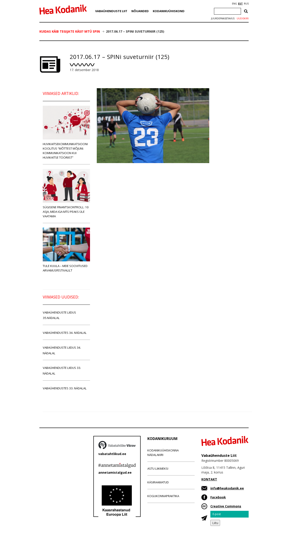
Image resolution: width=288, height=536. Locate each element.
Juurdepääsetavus (222, 18)
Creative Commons (225, 506)
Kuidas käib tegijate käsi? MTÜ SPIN (69, 31)
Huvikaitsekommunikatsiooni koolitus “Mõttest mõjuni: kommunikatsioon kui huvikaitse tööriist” (65, 150)
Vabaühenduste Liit (111, 11)
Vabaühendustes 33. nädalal (65, 388)
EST (240, 3)
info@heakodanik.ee (227, 488)
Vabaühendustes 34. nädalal (65, 333)
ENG (234, 3)
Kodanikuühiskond (168, 11)
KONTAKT (209, 479)
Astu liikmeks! (157, 468)
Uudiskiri (243, 18)
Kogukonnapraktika (163, 496)
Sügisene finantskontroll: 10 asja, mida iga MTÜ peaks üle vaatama (66, 211)
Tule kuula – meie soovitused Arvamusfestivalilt (65, 268)
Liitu (215, 523)
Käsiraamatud (158, 482)
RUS (246, 3)
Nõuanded (140, 11)
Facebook (218, 497)
